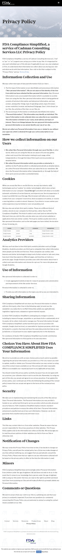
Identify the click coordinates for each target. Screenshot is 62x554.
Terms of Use (24, 72)
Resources (25, 521)
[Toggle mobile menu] (59, 2)
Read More (45, 551)
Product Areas (36, 521)
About (46, 521)
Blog (52, 521)
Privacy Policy (31, 523)
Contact (7, 521)
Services (15, 521)
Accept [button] (39, 551)
